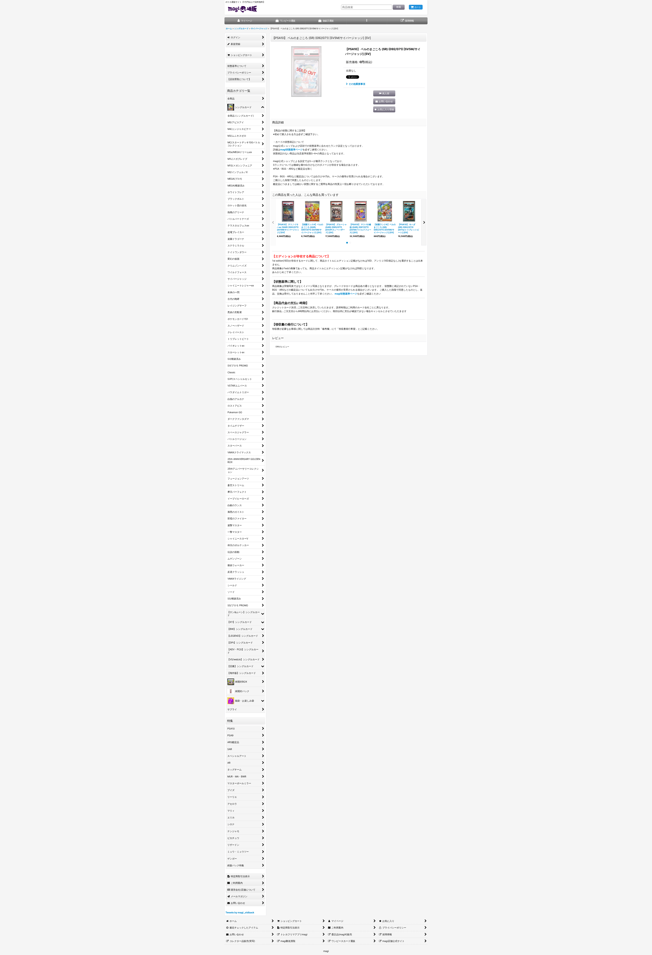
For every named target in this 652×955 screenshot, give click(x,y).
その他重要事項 (357, 83)
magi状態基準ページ (291, 149)
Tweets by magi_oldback (239, 912)
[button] (366, 20)
